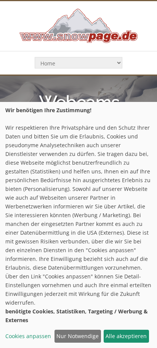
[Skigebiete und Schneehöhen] (78, 25)
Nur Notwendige (77, 336)
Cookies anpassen (28, 336)
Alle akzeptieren (126, 336)
